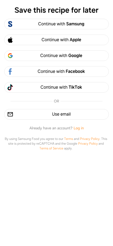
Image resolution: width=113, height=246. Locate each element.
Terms (68, 139)
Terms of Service (51, 148)
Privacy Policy (90, 139)
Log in (79, 128)
